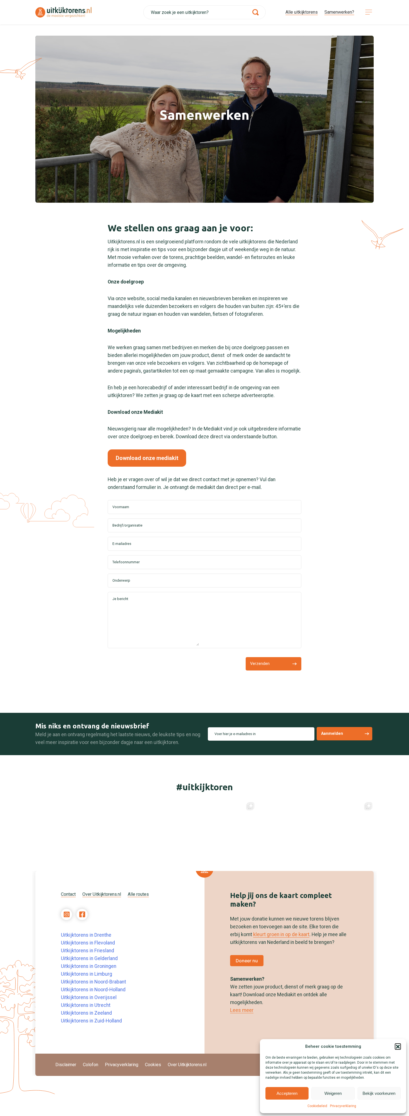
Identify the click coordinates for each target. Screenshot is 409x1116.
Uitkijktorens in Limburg (86, 974)
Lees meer (241, 1010)
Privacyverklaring (343, 1106)
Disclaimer (65, 1064)
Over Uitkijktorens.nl (101, 894)
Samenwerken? (339, 12)
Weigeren (333, 1093)
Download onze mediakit (147, 458)
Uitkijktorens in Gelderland (89, 958)
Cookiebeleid (317, 1106)
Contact (68, 894)
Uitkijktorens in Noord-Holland (93, 989)
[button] (398, 1046)
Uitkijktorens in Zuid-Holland (91, 1021)
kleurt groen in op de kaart (281, 934)
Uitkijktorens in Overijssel (89, 997)
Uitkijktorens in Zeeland (86, 1013)
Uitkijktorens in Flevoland (88, 943)
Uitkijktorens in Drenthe (86, 935)
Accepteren (287, 1093)
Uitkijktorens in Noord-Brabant (93, 982)
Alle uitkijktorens (301, 12)
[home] (89, 12)
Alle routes (138, 894)
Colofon (90, 1064)
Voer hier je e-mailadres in (235, 734)
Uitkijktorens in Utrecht (85, 1005)
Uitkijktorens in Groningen (88, 966)
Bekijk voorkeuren (379, 1093)
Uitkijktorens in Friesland (87, 950)
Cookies (153, 1064)
